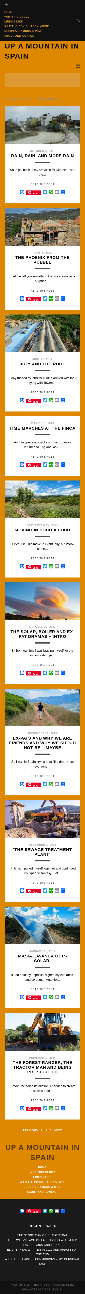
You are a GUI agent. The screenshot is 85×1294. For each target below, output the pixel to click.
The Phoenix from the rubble (42, 259)
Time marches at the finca (42, 428)
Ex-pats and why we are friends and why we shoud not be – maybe (42, 743)
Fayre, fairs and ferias (42, 1245)
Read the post (42, 184)
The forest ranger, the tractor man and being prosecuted (42, 1067)
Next (58, 1130)
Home (8, 12)
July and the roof (42, 364)
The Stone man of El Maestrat (42, 1235)
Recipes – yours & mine (23, 31)
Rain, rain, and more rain (42, 155)
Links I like (13, 21)
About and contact (20, 35)
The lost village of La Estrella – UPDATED (42, 1240)
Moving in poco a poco (43, 530)
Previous (30, 1130)
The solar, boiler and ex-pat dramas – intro (42, 634)
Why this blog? (17, 16)
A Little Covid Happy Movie (26, 26)
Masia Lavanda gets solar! (42, 958)
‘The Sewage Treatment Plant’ (42, 851)
